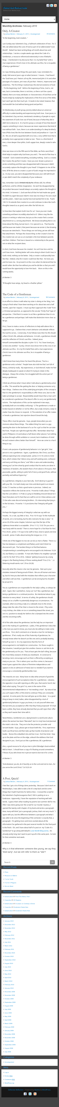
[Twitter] (51, 6)
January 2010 (9, 988)
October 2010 (9, 956)
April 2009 (8, 1020)
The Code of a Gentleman (16, 294)
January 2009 (9, 1030)
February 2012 (9, 935)
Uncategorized (35, 34)
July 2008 (8, 1052)
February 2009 (9, 1027)
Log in (7, 1072)
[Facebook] (48, 6)
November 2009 (10, 995)
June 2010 (8, 970)
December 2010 (10, 953)
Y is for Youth (9, 879)
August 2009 (9, 1006)
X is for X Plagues (10, 882)
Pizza (6, 872)
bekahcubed (9, 896)
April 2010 (8, 977)
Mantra (37, 1090)
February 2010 (9, 984)
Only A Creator (11, 31)
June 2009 (8, 1013)
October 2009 (9, 999)
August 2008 (9, 1048)
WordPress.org (9, 1083)
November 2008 (10, 1037)
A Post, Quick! (10, 778)
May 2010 (8, 974)
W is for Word (9, 886)
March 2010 (8, 981)
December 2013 (10, 924)
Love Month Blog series (40, 831)
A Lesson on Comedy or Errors (25, 903)
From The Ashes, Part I (23, 896)
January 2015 (9, 921)
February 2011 (9, 949)
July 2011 (8, 942)
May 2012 (8, 931)
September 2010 (10, 960)
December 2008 (10, 1034)
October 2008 (9, 1041)
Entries (8, 1076)
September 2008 (10, 1044)
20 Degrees (17, 900)
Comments (51, 34)
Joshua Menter (10, 34)
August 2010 (9, 963)
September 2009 (10, 1002)
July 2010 (8, 967)
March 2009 (8, 1023)
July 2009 (8, 1009)
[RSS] (55, 6)
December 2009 (10, 991)
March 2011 (8, 946)
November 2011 (10, 938)
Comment (51, 781)
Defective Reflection (15, 8)
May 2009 (8, 1016)
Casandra (8, 900)
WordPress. (46, 1090)
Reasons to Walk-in (11, 875)
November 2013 (10, 928)
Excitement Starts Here (21, 907)
